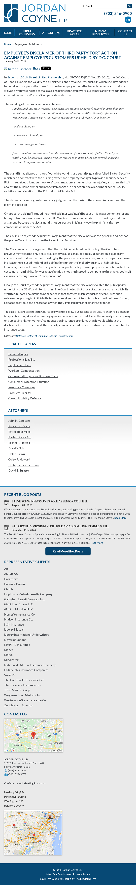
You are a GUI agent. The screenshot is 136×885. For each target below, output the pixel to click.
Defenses (21, 335)
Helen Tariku (16, 454)
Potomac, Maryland (15, 796)
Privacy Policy (81, 874)
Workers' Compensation (24, 370)
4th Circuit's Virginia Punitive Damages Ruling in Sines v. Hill (60, 526)
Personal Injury (18, 354)
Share (36, 68)
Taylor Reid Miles (19, 431)
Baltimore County (14, 805)
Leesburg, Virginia (14, 792)
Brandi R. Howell (19, 442)
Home (7, 33)
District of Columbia (37, 335)
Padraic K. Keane (19, 426)
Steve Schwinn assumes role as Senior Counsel (50, 501)
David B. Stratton (19, 470)
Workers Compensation (61, 335)
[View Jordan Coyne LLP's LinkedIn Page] (128, 20)
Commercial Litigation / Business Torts (33, 376)
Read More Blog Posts (68, 551)
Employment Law (19, 365)
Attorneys (51, 33)
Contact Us (125, 32)
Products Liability (19, 393)
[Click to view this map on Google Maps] (33, 753)
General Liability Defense (24, 398)
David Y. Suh (16, 448)
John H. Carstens (19, 420)
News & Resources (100, 32)
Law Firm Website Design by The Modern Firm (68, 878)
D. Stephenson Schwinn (23, 465)
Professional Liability (21, 359)
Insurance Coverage (21, 387)
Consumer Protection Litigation (28, 382)
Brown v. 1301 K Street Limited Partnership (35, 77)
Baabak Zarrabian (19, 437)
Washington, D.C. (13, 801)
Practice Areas (74, 32)
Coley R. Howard (19, 459)
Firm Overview (27, 32)
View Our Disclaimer (58, 874)
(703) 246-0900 (118, 13)
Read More (120, 517)
